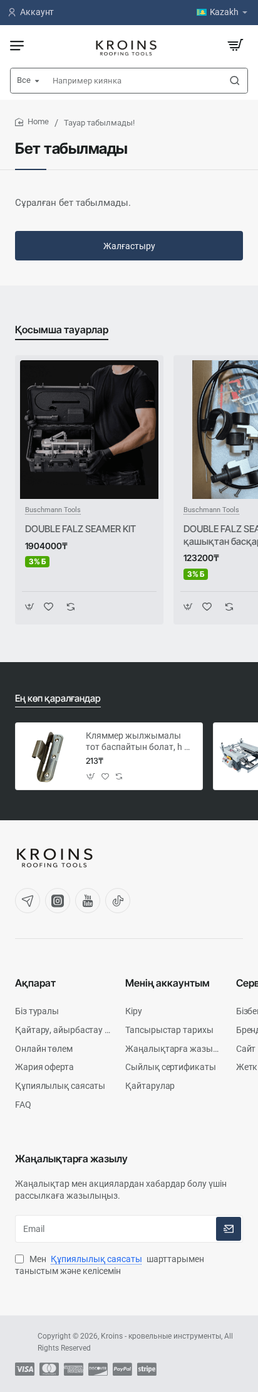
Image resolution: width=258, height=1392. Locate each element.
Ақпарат (35, 983)
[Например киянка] (234, 80)
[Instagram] (57, 900)
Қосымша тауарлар (61, 329)
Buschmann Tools (53, 510)
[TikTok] (117, 900)
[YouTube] (87, 900)
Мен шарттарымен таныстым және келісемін (109, 1265)
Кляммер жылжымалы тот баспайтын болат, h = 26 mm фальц (137, 742)
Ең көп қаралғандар (58, 698)
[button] (29, 606)
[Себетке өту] (235, 45)
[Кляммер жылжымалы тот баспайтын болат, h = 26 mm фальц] (49, 756)
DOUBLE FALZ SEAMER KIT (80, 529)
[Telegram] (27, 900)
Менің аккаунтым (167, 983)
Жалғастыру (129, 246)
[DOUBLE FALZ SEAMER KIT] (89, 429)
